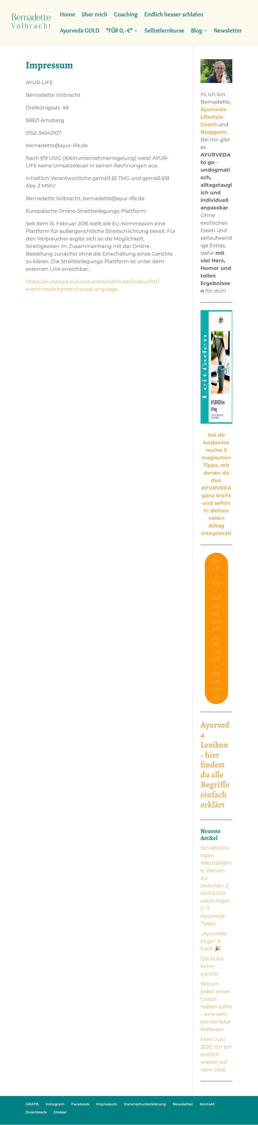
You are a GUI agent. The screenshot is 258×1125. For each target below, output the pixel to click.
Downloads (36, 1112)
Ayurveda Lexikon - (215, 739)
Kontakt (207, 1104)
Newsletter (228, 31)
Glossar (60, 1112)
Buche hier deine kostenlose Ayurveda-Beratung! (216, 628)
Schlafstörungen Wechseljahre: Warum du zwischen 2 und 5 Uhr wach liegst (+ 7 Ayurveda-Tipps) (216, 885)
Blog (196, 31)
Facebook (80, 1104)
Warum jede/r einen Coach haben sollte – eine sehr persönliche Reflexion (216, 1006)
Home (67, 15)
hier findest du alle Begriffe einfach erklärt (215, 779)
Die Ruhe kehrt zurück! (212, 966)
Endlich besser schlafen (173, 15)
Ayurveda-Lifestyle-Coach (214, 117)
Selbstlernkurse (164, 31)
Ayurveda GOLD (79, 31)
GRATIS (32, 1104)
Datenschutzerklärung (145, 1104)
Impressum (106, 1104)
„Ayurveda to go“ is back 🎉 (214, 941)
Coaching (126, 15)
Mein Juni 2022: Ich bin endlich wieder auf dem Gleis (216, 1054)
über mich (94, 15)
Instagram (55, 1104)
